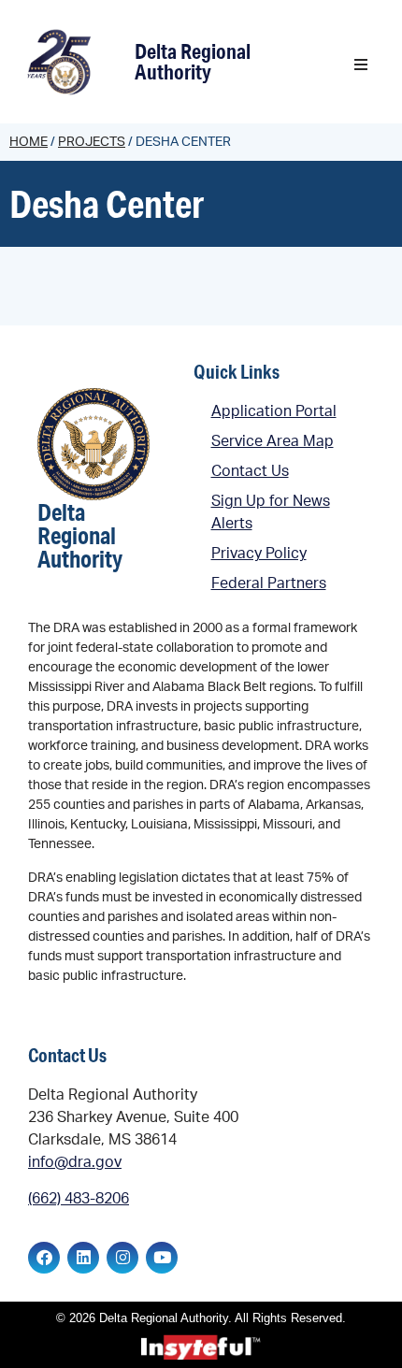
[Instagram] (122, 1258)
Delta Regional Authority (193, 61)
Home (28, 142)
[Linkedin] (83, 1258)
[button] (361, 64)
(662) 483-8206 (78, 1198)
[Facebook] (44, 1258)
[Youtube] (162, 1258)
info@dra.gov (75, 1162)
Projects (91, 142)
